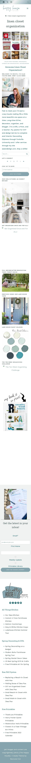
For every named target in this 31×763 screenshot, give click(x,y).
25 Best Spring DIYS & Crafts (17, 661)
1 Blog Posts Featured (11, 61)
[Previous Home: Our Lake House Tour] (15, 311)
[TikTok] (19, 744)
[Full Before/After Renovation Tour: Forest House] (15, 283)
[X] (7, 2)
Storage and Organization (10, 63)
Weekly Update (15, 560)
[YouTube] (23, 744)
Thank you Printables (14, 715)
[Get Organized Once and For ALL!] (15, 247)
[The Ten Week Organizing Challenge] (15, 377)
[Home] (6, 16)
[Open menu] (27, 8)
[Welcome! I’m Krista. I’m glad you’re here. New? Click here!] (15, 92)
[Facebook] (3, 2)
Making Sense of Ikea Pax (15, 683)
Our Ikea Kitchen (12, 615)
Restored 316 (15, 759)
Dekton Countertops (13, 624)
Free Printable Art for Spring (17, 664)
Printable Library (15, 566)
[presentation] (15, 45)
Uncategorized (24, 63)
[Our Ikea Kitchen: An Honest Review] (15, 202)
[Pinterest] (15, 744)
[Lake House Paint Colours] (15, 344)
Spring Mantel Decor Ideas (16, 658)
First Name (15, 546)
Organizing (22, 61)
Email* (15, 536)
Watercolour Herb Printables (17, 724)
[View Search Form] (28, 2)
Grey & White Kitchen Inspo (16, 627)
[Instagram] (11, 2)
